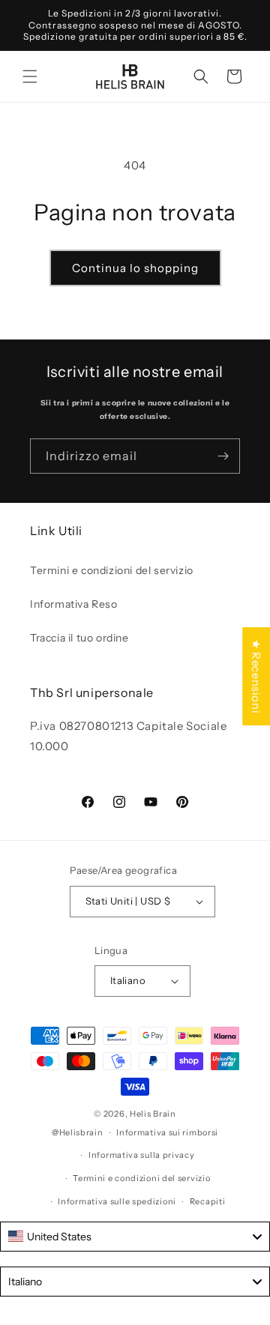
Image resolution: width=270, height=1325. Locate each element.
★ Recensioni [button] (256, 676)
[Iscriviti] (222, 456)
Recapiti (208, 1201)
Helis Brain (153, 1113)
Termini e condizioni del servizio (112, 570)
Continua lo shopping (135, 268)
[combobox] (135, 1237)
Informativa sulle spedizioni (117, 1201)
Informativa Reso (74, 604)
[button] (30, 76)
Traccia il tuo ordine (79, 638)
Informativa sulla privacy (141, 1155)
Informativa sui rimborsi (167, 1132)
